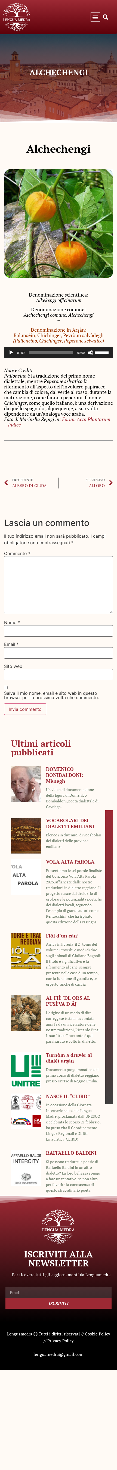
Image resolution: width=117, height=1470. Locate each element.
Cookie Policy (97, 1334)
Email (11, 644)
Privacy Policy (60, 1340)
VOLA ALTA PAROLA (70, 861)
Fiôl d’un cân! (62, 935)
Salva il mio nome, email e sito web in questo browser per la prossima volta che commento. (51, 695)
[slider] (102, 352)
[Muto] (90, 352)
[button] (95, 17)
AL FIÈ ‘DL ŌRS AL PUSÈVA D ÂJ (68, 1001)
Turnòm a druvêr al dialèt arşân (69, 1058)
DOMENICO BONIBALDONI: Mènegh (64, 775)
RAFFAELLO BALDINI (71, 1153)
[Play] (11, 352)
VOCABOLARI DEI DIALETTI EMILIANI (70, 823)
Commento (17, 553)
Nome (12, 622)
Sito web (13, 666)
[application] (58, 352)
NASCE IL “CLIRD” (68, 1096)
